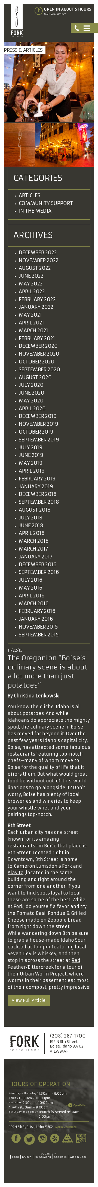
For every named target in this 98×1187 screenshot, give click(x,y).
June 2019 (31, 455)
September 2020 (39, 369)
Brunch (26, 1156)
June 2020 (31, 393)
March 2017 (33, 549)
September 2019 (39, 440)
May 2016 (30, 588)
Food (15, 1156)
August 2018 (35, 510)
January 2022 (36, 307)
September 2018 (39, 502)
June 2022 (31, 276)
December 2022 (38, 252)
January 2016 (36, 619)
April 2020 (32, 408)
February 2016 (37, 611)
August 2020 (35, 377)
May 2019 (30, 463)
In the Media (35, 211)
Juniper (42, 946)
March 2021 (33, 330)
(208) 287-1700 (68, 1036)
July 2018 (30, 518)
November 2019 (38, 424)
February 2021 (37, 338)
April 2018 (32, 533)
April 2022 (32, 291)
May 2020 (31, 401)
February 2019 (37, 479)
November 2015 (38, 627)
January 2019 (36, 486)
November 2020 (39, 354)
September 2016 (39, 572)
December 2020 (38, 346)
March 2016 (34, 603)
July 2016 (30, 580)
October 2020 (36, 362)
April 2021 (31, 323)
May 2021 (30, 315)
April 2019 (32, 471)
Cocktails (60, 1156)
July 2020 (31, 385)
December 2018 (38, 494)
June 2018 (31, 525)
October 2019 (36, 432)
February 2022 (37, 299)
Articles (29, 195)
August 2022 (35, 268)
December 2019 (38, 416)
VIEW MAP (59, 1051)
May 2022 (31, 284)
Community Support (46, 203)
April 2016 (32, 596)
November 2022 (39, 260)
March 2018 (34, 541)
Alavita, (17, 872)
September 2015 (39, 635)
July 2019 (30, 447)
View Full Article (28, 1000)
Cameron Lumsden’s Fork (43, 866)
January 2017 (36, 557)
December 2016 (38, 564)
